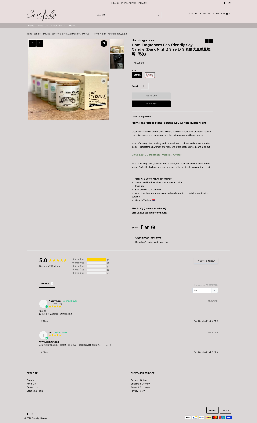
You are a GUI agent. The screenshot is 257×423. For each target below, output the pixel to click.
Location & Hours (35, 391)
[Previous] (32, 43)
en (204, 13)
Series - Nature (42, 34)
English (212, 410)
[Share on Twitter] (147, 227)
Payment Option (138, 380)
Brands (72, 25)
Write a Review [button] (207, 260)
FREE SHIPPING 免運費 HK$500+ (128, 3)
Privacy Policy (138, 391)
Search (30, 380)
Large (149, 75)
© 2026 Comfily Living (35, 418)
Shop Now (56, 25)
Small (137, 75)
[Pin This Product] (153, 227)
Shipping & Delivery (140, 383)
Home (31, 25)
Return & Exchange (140, 387)
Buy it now (151, 104)
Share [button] (45, 321)
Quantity (136, 86)
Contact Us (32, 387)
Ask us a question (142, 116)
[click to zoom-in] (104, 43)
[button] (211, 321)
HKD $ (211, 13)
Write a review (161, 242)
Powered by (206, 285)
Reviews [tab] (45, 283)
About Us (43, 25)
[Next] (39, 43)
